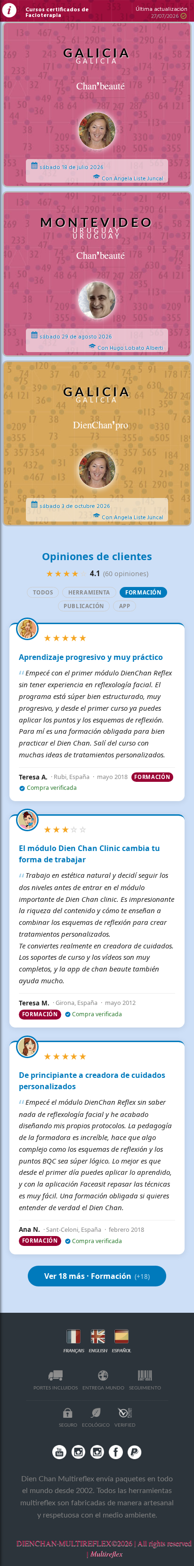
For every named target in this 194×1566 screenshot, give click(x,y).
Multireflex (106, 1553)
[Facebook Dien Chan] (116, 1452)
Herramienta (89, 592)
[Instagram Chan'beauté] (97, 1452)
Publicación (84, 606)
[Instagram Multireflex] (78, 1452)
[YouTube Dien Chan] (59, 1452)
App (124, 606)
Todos (43, 592)
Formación (143, 592)
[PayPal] (135, 1452)
